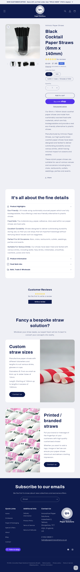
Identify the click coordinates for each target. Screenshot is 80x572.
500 (57, 74)
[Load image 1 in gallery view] (13, 64)
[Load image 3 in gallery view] (25, 64)
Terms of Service (29, 525)
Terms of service (68, 563)
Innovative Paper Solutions (20, 563)
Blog (7, 537)
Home (7, 513)
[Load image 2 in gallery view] (19, 64)
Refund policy (46, 563)
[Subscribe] (57, 499)
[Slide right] (38, 64)
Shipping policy (34, 565)
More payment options (60, 106)
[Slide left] (7, 64)
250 (49, 74)
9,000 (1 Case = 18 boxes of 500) (59, 79)
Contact (8, 542)
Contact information (47, 565)
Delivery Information (27, 515)
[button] (4, 11)
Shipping (48, 66)
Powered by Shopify (34, 563)
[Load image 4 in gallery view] (32, 64)
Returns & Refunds (29, 530)
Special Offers (10, 527)
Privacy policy (57, 563)
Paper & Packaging (12, 523)
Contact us (17, 394)
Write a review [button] (40, 302)
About (7, 532)
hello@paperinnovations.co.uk (54, 540)
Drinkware (9, 518)
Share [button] (49, 177)
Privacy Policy (28, 520)
